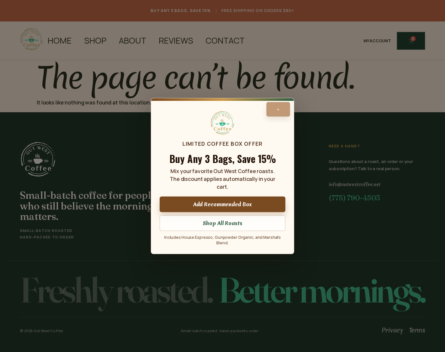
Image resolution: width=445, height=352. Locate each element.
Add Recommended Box (222, 204)
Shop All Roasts (222, 223)
